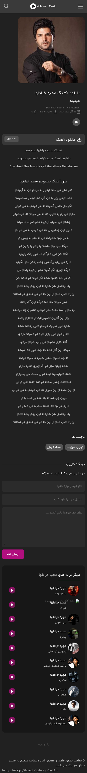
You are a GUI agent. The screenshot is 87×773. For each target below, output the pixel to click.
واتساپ (41, 770)
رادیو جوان (43, 744)
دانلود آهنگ (62, 158)
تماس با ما (9, 770)
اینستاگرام (26, 770)
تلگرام (54, 770)
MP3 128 (11, 139)
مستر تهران (54, 447)
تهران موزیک (74, 447)
